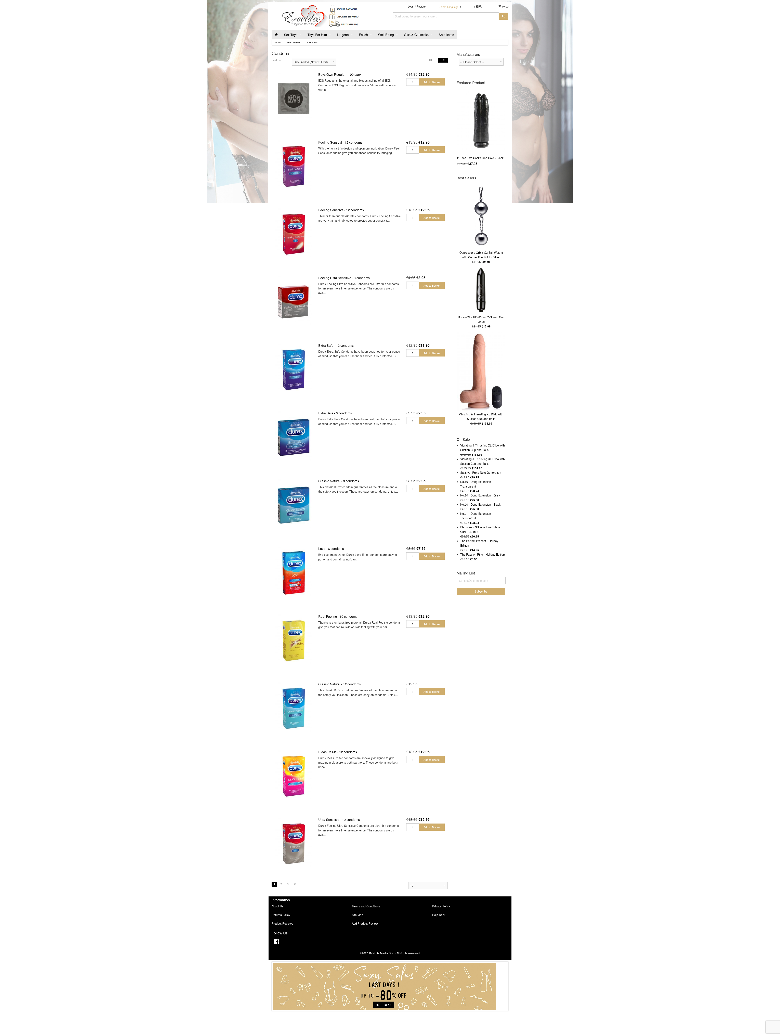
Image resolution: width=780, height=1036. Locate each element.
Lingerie (343, 34)
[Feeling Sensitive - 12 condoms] (293, 234)
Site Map (357, 915)
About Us (277, 906)
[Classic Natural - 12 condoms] (293, 708)
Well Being (386, 34)
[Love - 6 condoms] (293, 573)
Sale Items (446, 34)
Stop (390, 1015)
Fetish (363, 34)
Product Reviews (282, 923)
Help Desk (438, 915)
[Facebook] (277, 941)
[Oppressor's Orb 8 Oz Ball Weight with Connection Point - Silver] (481, 216)
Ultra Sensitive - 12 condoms (339, 819)
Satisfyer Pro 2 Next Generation (480, 472)
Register (421, 6)
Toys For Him (317, 34)
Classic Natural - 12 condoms (339, 684)
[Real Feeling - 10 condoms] (293, 641)
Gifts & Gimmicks (416, 34)
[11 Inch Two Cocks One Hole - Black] (481, 120)
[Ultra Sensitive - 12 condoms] (293, 844)
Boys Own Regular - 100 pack (339, 74)
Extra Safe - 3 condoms (335, 413)
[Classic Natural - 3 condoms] (293, 505)
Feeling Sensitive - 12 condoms (341, 210)
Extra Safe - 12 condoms (336, 345)
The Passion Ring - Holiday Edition (482, 554)
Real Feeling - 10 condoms (337, 616)
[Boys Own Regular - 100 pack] (293, 99)
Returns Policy (281, 915)
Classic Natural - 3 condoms (338, 481)
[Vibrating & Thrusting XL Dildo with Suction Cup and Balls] (481, 371)
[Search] (503, 16)
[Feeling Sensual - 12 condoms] (293, 166)
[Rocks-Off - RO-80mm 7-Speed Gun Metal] (481, 290)
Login (411, 6)
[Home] (276, 34)
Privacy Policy (441, 906)
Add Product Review (365, 923)
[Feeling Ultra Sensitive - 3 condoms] (293, 302)
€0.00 (504, 6)
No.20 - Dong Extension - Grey (480, 495)
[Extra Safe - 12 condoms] (293, 370)
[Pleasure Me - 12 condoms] (293, 776)
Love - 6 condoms (331, 548)
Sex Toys (290, 34)
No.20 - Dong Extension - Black (480, 504)
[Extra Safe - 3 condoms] (293, 437)
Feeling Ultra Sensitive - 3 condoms (344, 277)
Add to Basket (432, 82)
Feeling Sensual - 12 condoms (340, 142)
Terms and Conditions (366, 906)
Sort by (276, 60)
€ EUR (478, 6)
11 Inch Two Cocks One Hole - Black (480, 158)
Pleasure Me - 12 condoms (337, 752)
